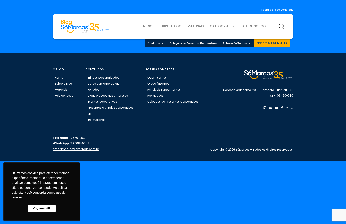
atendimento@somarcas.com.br (76, 149)
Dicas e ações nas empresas (108, 96)
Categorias (220, 26)
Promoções (155, 96)
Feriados (93, 90)
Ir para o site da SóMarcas (277, 9)
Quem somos (157, 78)
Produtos (154, 43)
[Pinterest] (292, 108)
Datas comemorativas (103, 84)
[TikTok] (287, 108)
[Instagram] (264, 107)
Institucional (96, 120)
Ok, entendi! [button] (41, 208)
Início (147, 26)
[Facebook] (282, 107)
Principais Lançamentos (164, 90)
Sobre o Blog (169, 26)
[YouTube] (276, 108)
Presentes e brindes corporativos (110, 108)
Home (59, 78)
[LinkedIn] (270, 108)
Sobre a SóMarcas (235, 43)
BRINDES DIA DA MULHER (272, 43)
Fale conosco (253, 26)
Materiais (195, 26)
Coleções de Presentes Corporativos (193, 43)
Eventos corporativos (102, 102)
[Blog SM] (85, 26)
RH (89, 114)
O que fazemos (158, 84)
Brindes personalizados (103, 78)
